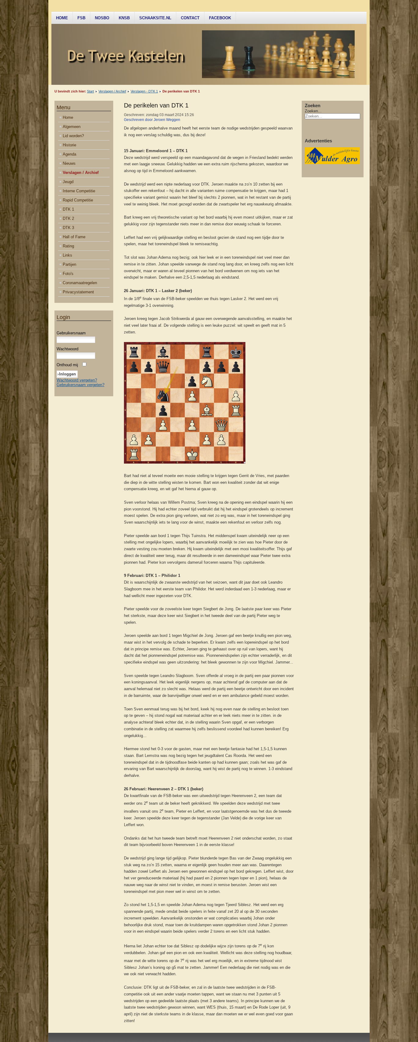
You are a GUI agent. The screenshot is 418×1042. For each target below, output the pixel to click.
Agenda (69, 154)
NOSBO (102, 18)
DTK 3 (68, 227)
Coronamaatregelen (80, 282)
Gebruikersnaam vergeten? (80, 384)
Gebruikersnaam (71, 333)
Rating (68, 246)
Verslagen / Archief (112, 91)
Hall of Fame (74, 237)
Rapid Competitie (78, 200)
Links (67, 255)
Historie (69, 145)
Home (62, 18)
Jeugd (68, 181)
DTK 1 (68, 209)
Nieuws (69, 163)
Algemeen (71, 126)
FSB (81, 18)
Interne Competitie (79, 191)
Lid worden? (73, 136)
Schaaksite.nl (155, 18)
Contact (190, 18)
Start (90, 91)
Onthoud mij (67, 365)
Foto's (68, 273)
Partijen (69, 264)
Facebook (220, 18)
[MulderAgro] (332, 162)
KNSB (124, 18)
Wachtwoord (67, 349)
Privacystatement (78, 292)
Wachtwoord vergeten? (77, 380)
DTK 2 (68, 218)
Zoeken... (313, 111)
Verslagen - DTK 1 (144, 91)
